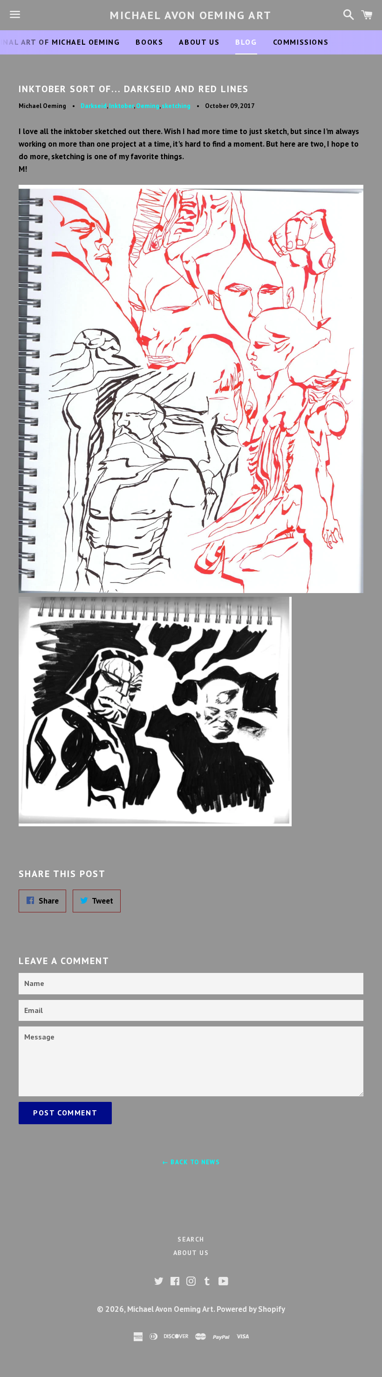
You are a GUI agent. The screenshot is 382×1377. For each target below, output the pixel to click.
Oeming (147, 105)
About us (199, 42)
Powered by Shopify (251, 1309)
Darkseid (94, 105)
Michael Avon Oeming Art (191, 15)
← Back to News (191, 1162)
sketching (176, 105)
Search (190, 1239)
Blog (246, 42)
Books (149, 42)
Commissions (301, 42)
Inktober (121, 105)
